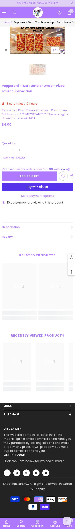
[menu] (4, 12)
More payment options (37, 196)
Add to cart (29, 176)
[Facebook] (7, 472)
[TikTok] (36, 472)
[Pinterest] (26, 472)
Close (71, 3)
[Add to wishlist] (63, 176)
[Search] (14, 12)
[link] (19, 313)
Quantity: (9, 143)
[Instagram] (16, 472)
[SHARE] (70, 176)
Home (6, 22)
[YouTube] (45, 472)
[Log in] (59, 12)
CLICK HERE (51, 3)
